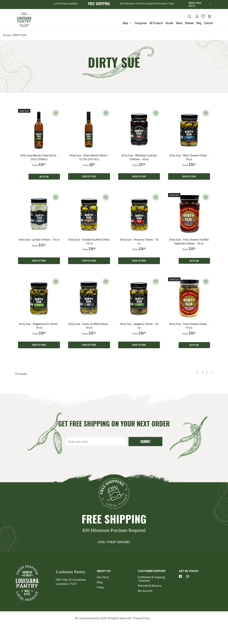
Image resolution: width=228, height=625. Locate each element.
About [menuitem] (179, 23)
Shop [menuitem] (125, 23)
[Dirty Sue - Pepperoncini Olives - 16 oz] (39, 298)
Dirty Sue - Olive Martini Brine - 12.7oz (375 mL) (88, 157)
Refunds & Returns (149, 585)
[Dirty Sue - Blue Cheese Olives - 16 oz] (189, 130)
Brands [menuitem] (169, 23)
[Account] (197, 16)
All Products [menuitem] (156, 23)
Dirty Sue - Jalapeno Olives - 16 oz (139, 325)
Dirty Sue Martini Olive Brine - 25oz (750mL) (39, 157)
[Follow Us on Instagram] (187, 576)
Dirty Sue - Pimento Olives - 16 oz (139, 241)
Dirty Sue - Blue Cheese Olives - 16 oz (189, 157)
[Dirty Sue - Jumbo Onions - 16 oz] (39, 214)
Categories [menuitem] (141, 23)
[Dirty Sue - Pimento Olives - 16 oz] (139, 214)
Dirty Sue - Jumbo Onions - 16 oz (39, 239)
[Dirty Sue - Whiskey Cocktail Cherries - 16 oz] (139, 130)
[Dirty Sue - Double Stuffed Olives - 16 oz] (89, 214)
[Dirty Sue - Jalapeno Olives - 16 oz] (139, 298)
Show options (89, 176)
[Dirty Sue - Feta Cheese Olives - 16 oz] (189, 298)
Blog (100, 582)
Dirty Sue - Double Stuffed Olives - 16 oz (89, 241)
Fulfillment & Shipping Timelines (151, 578)
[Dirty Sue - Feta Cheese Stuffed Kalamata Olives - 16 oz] (189, 214)
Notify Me (44, 176)
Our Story (103, 577)
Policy (100, 587)
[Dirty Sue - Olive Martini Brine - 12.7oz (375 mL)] (89, 130)
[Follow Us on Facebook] (180, 576)
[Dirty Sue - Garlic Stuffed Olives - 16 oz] (89, 298)
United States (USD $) (195, 4)
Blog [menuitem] (198, 23)
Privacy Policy (141, 618)
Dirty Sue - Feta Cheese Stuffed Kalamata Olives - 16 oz (189, 241)
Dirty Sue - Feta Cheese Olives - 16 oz (189, 325)
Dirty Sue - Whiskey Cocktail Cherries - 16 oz (139, 157)
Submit (145, 441)
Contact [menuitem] (208, 23)
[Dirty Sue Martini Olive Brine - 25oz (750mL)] (39, 130)
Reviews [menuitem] (189, 23)
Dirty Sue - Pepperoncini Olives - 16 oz (39, 325)
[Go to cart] (210, 16)
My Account (145, 591)
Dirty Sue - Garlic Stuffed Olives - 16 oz (88, 325)
